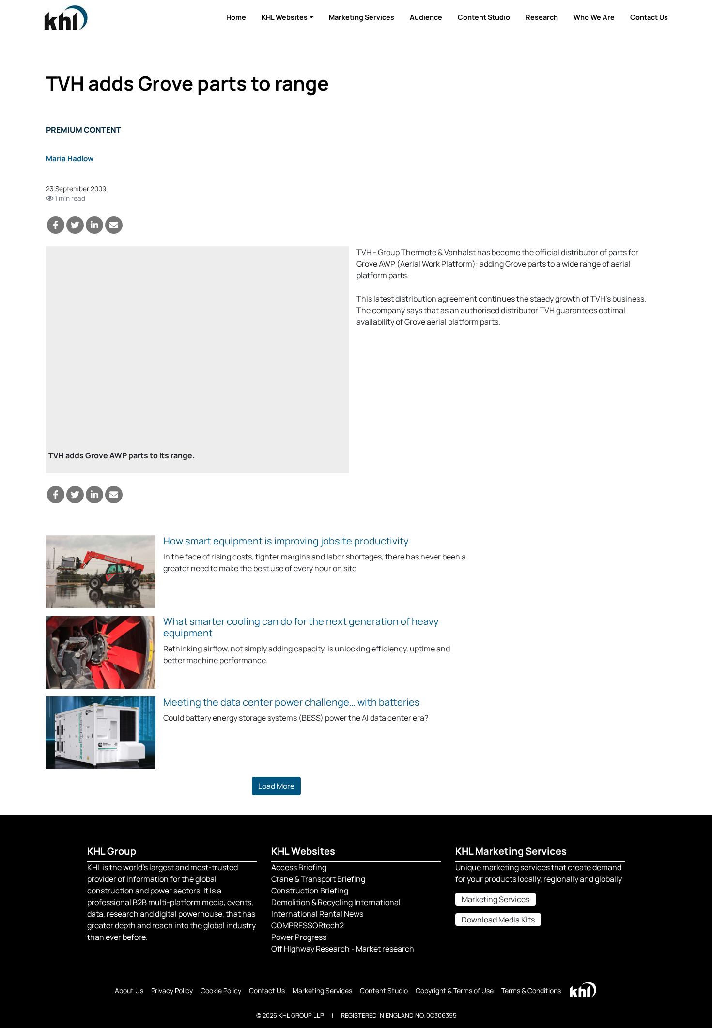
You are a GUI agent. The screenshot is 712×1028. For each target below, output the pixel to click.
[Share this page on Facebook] (55, 225)
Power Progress (298, 937)
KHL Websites (285, 17)
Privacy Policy (172, 990)
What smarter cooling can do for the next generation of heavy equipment (301, 627)
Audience (426, 17)
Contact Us (649, 17)
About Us (129, 990)
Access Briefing (298, 867)
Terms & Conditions (531, 990)
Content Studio (484, 17)
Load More (276, 786)
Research (542, 17)
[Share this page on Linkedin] (94, 225)
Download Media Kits (498, 919)
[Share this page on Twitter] (75, 225)
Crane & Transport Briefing (318, 879)
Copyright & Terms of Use (455, 990)
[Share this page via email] (114, 225)
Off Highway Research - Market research (342, 948)
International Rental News (317, 913)
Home (236, 17)
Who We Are (594, 17)
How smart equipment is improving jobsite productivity (286, 540)
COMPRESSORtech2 (307, 925)
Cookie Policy (221, 990)
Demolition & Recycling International (336, 902)
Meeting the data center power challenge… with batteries (291, 702)
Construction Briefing (309, 890)
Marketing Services (361, 17)
